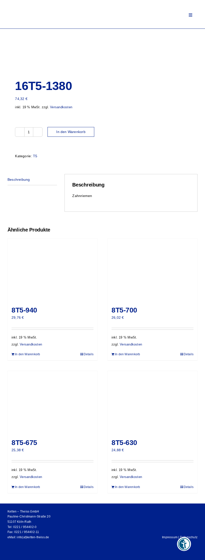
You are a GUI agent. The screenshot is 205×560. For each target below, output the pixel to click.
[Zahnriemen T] (53, 50)
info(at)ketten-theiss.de (33, 537)
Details (89, 354)
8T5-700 (124, 310)
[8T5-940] (52, 269)
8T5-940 (24, 310)
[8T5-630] (152, 402)
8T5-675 (24, 442)
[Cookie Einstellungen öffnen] (11, 554)
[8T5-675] (52, 402)
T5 (35, 156)
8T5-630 (124, 442)
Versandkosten (61, 107)
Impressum (170, 537)
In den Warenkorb (70, 132)
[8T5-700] (152, 269)
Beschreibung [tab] (19, 180)
